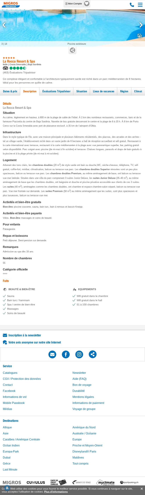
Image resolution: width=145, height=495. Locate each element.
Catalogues (10, 372)
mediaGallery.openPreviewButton (140, 36)
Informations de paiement (88, 402)
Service (7, 366)
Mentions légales (83, 396)
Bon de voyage (81, 384)
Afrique (7, 427)
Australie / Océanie (84, 433)
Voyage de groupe (83, 408)
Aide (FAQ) (79, 378)
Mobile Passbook (14, 402)
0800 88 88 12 (131, 5)
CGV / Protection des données (22, 378)
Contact (8, 384)
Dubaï (6, 457)
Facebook (9, 390)
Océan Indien (11, 445)
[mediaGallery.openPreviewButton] (72, 28)
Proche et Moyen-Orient (87, 445)
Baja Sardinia (34, 64)
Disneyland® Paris (84, 451)
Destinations (10, 421)
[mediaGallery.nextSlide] (141, 25)
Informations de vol (15, 396)
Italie (5, 64)
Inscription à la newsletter (24, 335)
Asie (5, 433)
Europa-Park (11, 451)
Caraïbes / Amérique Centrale (21, 439)
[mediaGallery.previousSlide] (4, 25)
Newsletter (79, 372)
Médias (7, 408)
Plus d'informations (56, 491)
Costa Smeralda (18, 64)
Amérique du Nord (83, 427)
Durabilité (78, 390)
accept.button (141, 488)
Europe (77, 439)
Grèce (6, 463)
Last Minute (10, 469)
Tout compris (80, 463)
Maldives (78, 457)
